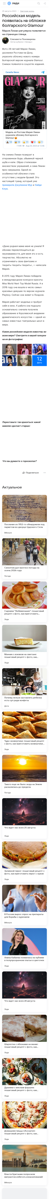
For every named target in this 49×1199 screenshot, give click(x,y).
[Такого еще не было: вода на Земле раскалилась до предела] (24, 775)
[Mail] (9, 3)
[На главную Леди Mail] (15, 3)
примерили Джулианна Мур (17, 185)
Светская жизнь (27, 11)
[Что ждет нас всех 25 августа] (24, 818)
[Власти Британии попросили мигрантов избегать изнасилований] (24, 1165)
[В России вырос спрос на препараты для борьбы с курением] (24, 905)
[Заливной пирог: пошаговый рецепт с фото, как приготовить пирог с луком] (24, 861)
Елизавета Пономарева (22, 39)
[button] (9, 349)
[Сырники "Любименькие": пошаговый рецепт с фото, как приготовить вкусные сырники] (24, 602)
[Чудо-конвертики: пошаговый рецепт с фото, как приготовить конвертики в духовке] (24, 732)
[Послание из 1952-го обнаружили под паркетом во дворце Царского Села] (24, 515)
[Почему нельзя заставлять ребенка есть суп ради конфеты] (24, 688)
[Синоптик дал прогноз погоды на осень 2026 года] (24, 558)
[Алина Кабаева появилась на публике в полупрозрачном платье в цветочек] (24, 948)
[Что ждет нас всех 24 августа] (24, 991)
